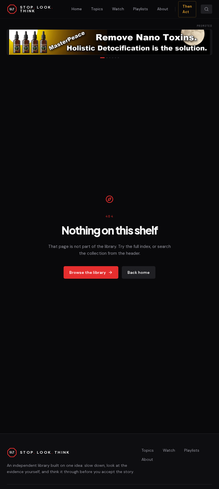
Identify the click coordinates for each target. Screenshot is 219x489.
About (162, 9)
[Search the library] (206, 9)
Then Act (187, 9)
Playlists (140, 9)
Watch (118, 9)
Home (77, 9)
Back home (138, 272)
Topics (97, 9)
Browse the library (87, 272)
